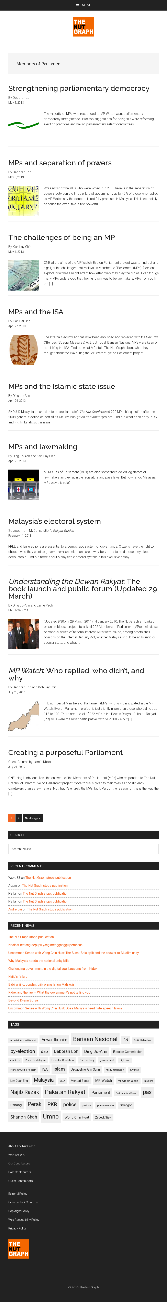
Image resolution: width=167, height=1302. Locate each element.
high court (125, 1060)
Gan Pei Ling (87, 1060)
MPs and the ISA (35, 311)
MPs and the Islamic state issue (61, 386)
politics (86, 1105)
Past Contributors (19, 1172)
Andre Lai (15, 909)
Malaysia (44, 1080)
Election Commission (127, 1052)
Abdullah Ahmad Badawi (23, 1040)
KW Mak (134, 1069)
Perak (35, 1104)
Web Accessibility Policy (23, 1219)
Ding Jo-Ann (95, 1051)
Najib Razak (24, 1092)
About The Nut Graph (21, 1146)
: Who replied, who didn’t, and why (76, 674)
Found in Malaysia (35, 1060)
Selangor (126, 1105)
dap (44, 1051)
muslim (148, 1080)
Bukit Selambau (143, 1040)
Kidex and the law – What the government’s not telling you (49, 992)
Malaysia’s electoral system (54, 521)
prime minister (105, 1105)
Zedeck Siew (103, 1117)
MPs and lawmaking (42, 446)
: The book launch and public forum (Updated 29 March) (82, 588)
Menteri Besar (80, 1081)
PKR (52, 1104)
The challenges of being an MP (61, 237)
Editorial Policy (17, 1193)
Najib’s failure (17, 977)
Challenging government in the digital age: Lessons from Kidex (52, 969)
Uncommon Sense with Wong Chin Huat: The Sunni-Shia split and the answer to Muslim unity (73, 953)
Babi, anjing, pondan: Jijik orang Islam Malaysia (41, 984)
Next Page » (32, 819)
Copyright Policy (18, 1211)
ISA (45, 1069)
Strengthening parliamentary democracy (79, 88)
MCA (62, 1081)
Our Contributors (19, 1163)
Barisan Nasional (95, 1039)
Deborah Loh (66, 1051)
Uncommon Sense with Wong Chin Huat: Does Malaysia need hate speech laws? (65, 1008)
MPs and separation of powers (60, 162)
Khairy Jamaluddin (115, 1070)
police (70, 1104)
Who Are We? (16, 1155)
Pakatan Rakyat (65, 1092)
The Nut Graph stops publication (48, 878)
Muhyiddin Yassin (128, 1080)
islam (59, 1069)
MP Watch (103, 1080)
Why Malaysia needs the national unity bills (38, 961)
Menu (86, 5)
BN (125, 1040)
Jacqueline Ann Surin (85, 1069)
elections (15, 1060)
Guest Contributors (20, 1181)
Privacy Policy (17, 1228)
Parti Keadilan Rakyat (126, 1093)
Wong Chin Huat (77, 1117)
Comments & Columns (23, 1202)
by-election (22, 1051)
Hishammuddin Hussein (23, 1070)
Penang (16, 1105)
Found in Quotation (63, 1060)
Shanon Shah (23, 1117)
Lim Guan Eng (19, 1080)
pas (147, 1092)
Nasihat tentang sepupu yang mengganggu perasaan (45, 945)
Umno (51, 1116)
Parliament (100, 1092)
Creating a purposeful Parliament (65, 752)
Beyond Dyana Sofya (23, 1000)
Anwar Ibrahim (54, 1039)
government (107, 1060)
